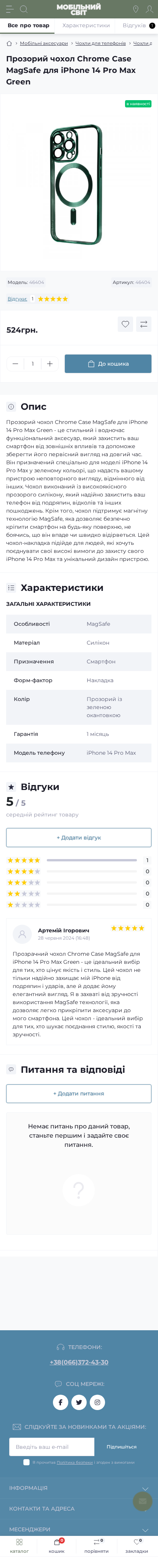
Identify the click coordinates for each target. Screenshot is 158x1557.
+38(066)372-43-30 (79, 1362)
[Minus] (15, 363)
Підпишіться (122, 1447)
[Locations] (136, 9)
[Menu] (10, 9)
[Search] (24, 9)
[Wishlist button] (125, 324)
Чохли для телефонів (101, 43)
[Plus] (49, 363)
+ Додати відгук (79, 837)
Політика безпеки (75, 1462)
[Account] (149, 9)
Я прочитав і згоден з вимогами (84, 1462)
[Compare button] (143, 324)
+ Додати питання (78, 1093)
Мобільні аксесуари (44, 43)
